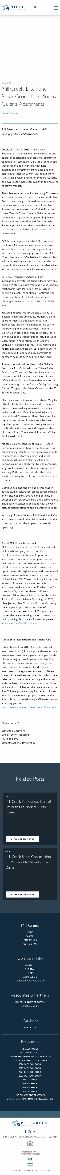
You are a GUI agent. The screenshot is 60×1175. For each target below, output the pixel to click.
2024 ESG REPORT (30, 1083)
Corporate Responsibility (30, 981)
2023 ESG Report (30, 1087)
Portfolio (30, 1027)
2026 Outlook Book (30, 1064)
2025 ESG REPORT (30, 1079)
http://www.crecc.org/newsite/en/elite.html (29, 707)
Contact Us (30, 944)
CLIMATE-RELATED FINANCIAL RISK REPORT (30, 1056)
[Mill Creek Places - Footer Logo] (30, 1124)
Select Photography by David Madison (30, 1170)
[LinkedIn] (34, 1131)
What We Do (30, 977)
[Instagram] (29, 1131)
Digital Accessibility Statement (30, 1060)
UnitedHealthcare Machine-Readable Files (30, 1099)
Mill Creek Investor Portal (30, 1002)
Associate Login (30, 1006)
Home (30, 932)
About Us (30, 965)
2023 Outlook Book (30, 1076)
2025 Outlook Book (30, 1068)
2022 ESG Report (30, 1091)
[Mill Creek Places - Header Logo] (22, 7)
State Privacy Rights (30, 1053)
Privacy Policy (30, 1049)
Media (30, 973)
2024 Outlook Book (30, 1072)
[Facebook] (25, 1131)
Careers (30, 936)
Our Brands (30, 940)
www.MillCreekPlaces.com (22, 623)
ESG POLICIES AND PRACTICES (30, 1095)
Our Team (30, 969)
